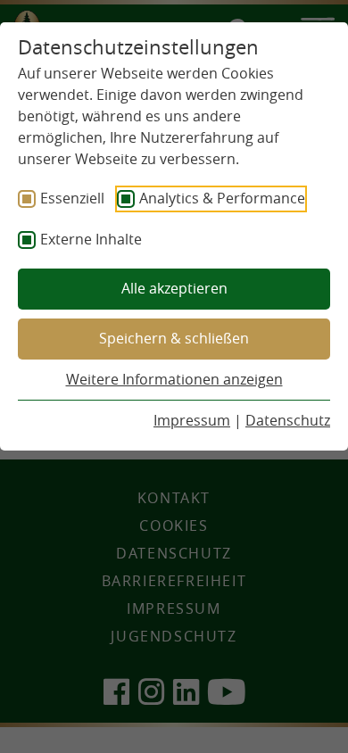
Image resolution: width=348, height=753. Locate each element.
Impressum (191, 420)
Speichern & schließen (174, 338)
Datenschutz (287, 420)
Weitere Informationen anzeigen (174, 379)
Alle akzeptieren (174, 288)
